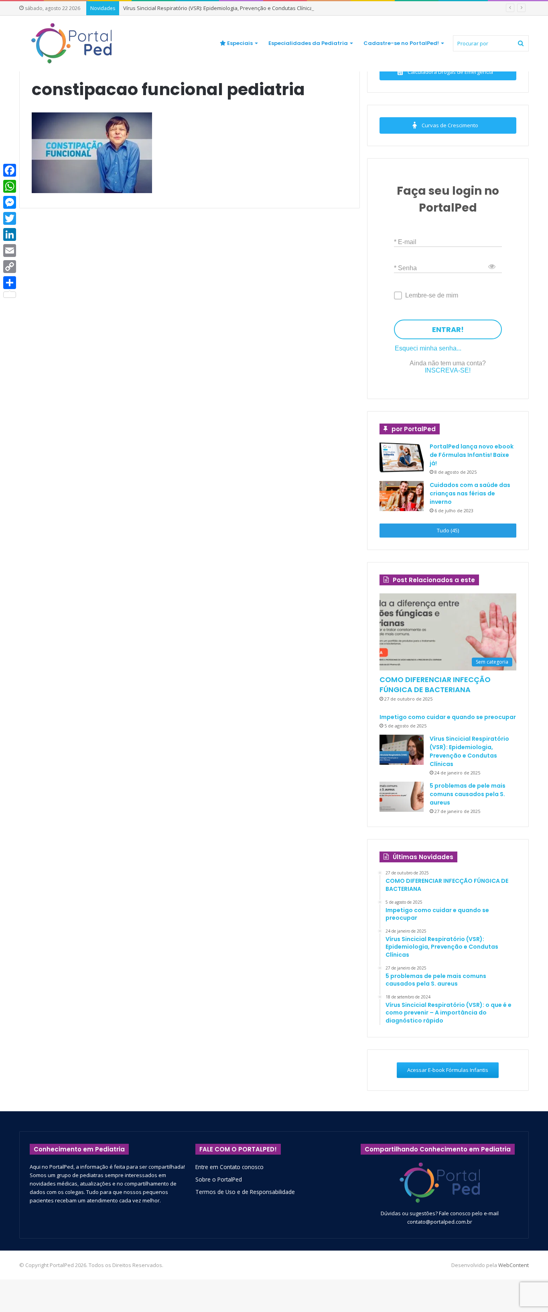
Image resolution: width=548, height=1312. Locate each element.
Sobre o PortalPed (218, 1179)
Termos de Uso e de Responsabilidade (245, 1192)
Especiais (239, 43)
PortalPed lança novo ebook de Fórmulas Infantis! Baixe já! (471, 454)
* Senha (405, 267)
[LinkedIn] (10, 234)
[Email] (10, 250)
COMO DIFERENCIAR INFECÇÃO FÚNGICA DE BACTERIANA (435, 684)
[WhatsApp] (10, 186)
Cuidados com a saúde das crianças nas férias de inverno (470, 493)
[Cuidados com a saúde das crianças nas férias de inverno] (402, 496)
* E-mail (405, 241)
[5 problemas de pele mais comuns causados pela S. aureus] (402, 797)
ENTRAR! (448, 329)
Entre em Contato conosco (229, 1167)
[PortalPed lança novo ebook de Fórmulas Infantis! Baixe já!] (402, 457)
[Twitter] (10, 218)
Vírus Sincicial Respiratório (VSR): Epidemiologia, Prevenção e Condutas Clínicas (219, 8)
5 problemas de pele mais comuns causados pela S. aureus (467, 794)
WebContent (513, 1265)
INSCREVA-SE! (448, 370)
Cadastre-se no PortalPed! (401, 43)
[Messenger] (10, 202)
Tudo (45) (448, 530)
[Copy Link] (10, 267)
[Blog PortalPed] (71, 43)
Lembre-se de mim (431, 295)
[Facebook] (10, 170)
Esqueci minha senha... (428, 348)
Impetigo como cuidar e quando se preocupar (448, 717)
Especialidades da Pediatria (308, 43)
